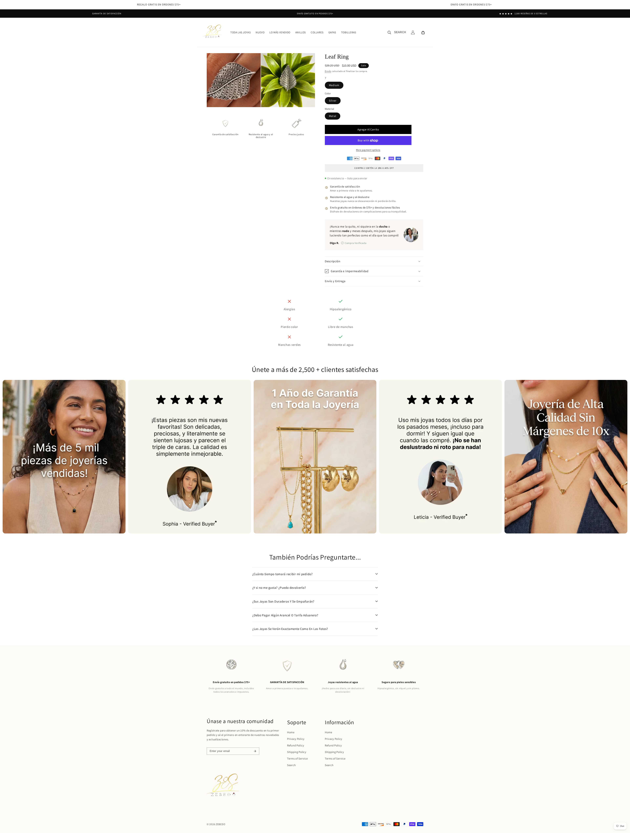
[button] (423, 32)
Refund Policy (295, 745)
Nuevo (260, 32)
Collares (317, 32)
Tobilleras (348, 32)
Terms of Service (297, 758)
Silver (332, 100)
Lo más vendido (279, 32)
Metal (332, 116)
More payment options (368, 149)
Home (290, 732)
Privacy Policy (295, 739)
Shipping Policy (296, 752)
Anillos (300, 32)
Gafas (332, 32)
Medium (334, 85)
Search (291, 765)
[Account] (413, 32)
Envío (328, 71)
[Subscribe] (255, 751)
